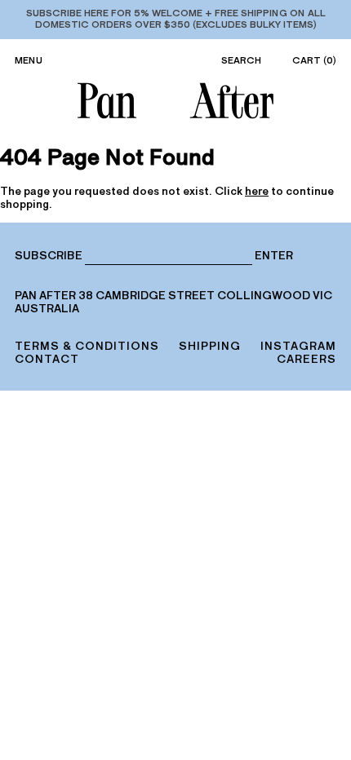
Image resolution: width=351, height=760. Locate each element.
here (257, 191)
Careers (306, 359)
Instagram (298, 346)
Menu (28, 60)
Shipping (210, 346)
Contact (47, 359)
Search (241, 60)
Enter (274, 256)
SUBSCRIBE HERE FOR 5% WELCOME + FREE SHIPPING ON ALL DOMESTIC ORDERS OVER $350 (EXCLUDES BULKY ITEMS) (176, 18)
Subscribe (48, 256)
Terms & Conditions (87, 346)
